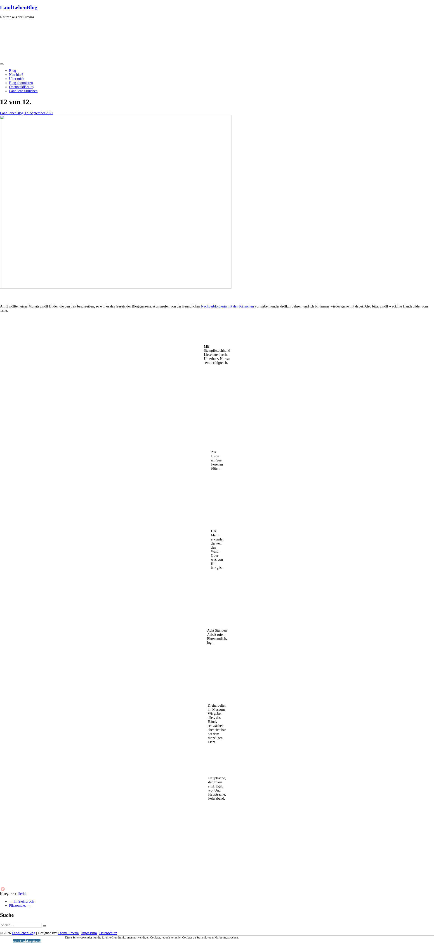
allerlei (21, 894)
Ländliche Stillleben (23, 91)
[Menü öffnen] (2, 64)
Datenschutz (108, 933)
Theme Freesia (68, 933)
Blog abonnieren (21, 83)
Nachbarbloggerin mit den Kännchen (228, 306)
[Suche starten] (44, 926)
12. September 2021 (38, 113)
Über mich (16, 79)
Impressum (89, 933)
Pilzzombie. (19, 905)
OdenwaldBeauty (21, 87)
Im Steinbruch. (22, 901)
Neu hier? (16, 75)
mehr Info (19, 941)
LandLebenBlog (18, 7)
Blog (12, 70)
